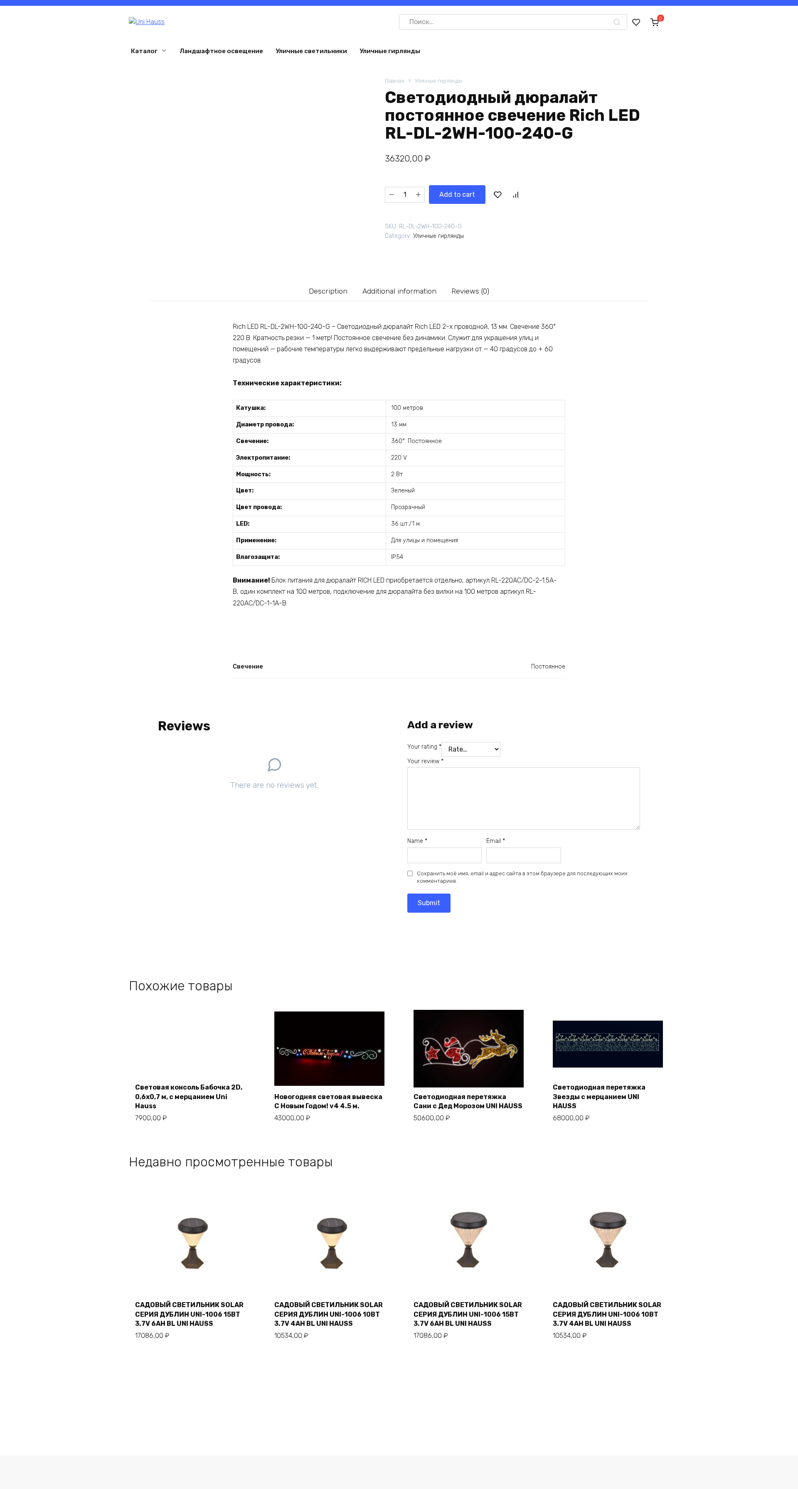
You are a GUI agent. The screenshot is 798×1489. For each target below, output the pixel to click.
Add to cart (457, 194)
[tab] (328, 291)
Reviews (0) (470, 291)
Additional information (399, 291)
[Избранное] (636, 22)
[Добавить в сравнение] (515, 195)
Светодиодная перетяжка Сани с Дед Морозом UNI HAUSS (468, 1101)
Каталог (144, 51)
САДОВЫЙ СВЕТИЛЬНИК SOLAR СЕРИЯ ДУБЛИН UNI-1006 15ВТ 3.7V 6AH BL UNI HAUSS (189, 1314)
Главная (394, 81)
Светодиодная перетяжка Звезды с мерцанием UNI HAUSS (599, 1096)
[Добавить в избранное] (497, 195)
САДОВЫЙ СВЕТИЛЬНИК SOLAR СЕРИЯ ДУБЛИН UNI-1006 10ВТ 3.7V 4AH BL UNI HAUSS (328, 1314)
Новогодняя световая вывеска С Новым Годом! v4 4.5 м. (328, 1101)
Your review (425, 761)
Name (417, 841)
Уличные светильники (311, 51)
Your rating (424, 746)
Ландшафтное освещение (221, 51)
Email (495, 841)
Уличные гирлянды (390, 51)
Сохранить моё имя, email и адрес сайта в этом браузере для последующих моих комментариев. (522, 877)
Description (328, 291)
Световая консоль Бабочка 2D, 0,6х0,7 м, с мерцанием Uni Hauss (188, 1096)
